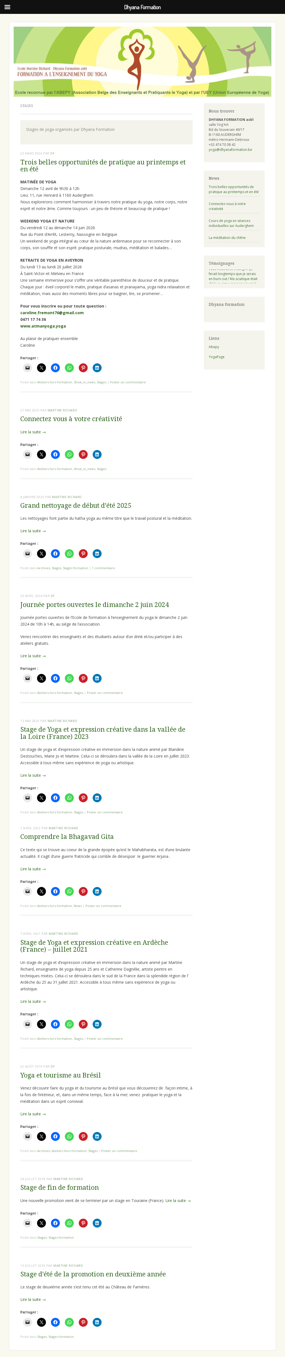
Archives (43, 568)
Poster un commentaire (128, 382)
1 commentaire (103, 568)
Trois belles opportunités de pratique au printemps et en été (103, 166)
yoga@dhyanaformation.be (230, 149)
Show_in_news (84, 382)
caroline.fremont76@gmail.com (52, 312)
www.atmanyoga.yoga (43, 326)
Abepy (214, 346)
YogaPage (217, 356)
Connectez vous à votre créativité (71, 419)
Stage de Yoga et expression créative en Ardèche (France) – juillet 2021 (94, 946)
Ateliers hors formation (54, 382)
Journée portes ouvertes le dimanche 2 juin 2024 (94, 605)
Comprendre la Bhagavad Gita (67, 837)
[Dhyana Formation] (142, 62)
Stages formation (75, 568)
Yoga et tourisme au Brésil (60, 1075)
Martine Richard (62, 410)
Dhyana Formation (227, 304)
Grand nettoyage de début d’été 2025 (75, 505)
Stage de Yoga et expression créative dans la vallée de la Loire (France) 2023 (102, 733)
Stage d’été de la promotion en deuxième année (93, 1274)
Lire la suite (33, 431)
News (78, 906)
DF (52, 153)
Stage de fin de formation (59, 1187)
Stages (101, 382)
